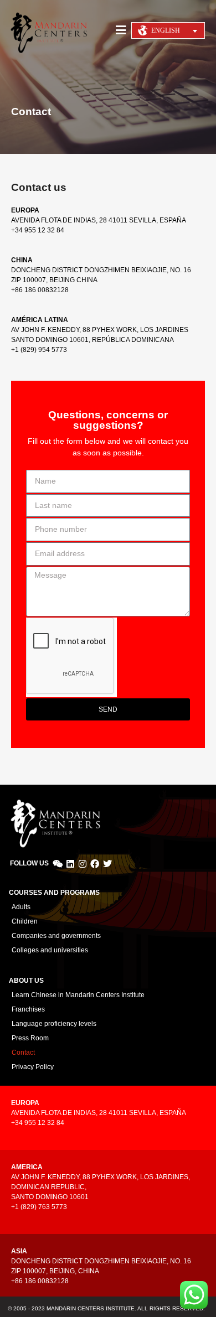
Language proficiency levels (54, 1024)
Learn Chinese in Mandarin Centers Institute (78, 995)
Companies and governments (56, 936)
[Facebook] (95, 864)
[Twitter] (107, 864)
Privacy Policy (33, 1067)
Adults (21, 907)
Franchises (28, 1009)
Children (25, 921)
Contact (23, 1052)
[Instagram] (82, 864)
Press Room (30, 1038)
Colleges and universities (50, 950)
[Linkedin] (70, 864)
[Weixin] (58, 864)
